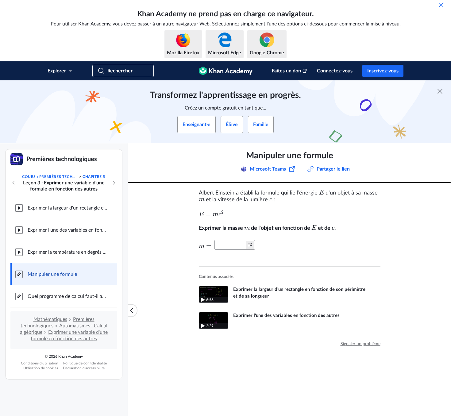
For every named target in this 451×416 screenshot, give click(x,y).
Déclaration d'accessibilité (84, 368)
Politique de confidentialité (85, 363)
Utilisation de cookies (40, 368)
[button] (250, 245)
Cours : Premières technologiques (50, 177)
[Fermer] (441, 5)
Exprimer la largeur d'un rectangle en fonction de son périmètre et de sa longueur (67, 208)
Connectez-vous (335, 70)
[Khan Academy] (225, 71)
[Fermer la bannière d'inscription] (440, 91)
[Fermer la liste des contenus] (132, 310)
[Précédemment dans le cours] (13, 183)
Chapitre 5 (94, 177)
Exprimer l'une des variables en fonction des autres (67, 230)
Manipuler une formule (52, 274)
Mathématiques (50, 319)
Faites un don (286, 70)
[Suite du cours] (114, 183)
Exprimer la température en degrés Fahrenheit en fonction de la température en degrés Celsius (67, 252)
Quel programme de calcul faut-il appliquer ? (67, 296)
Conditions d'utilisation (39, 363)
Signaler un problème (360, 344)
